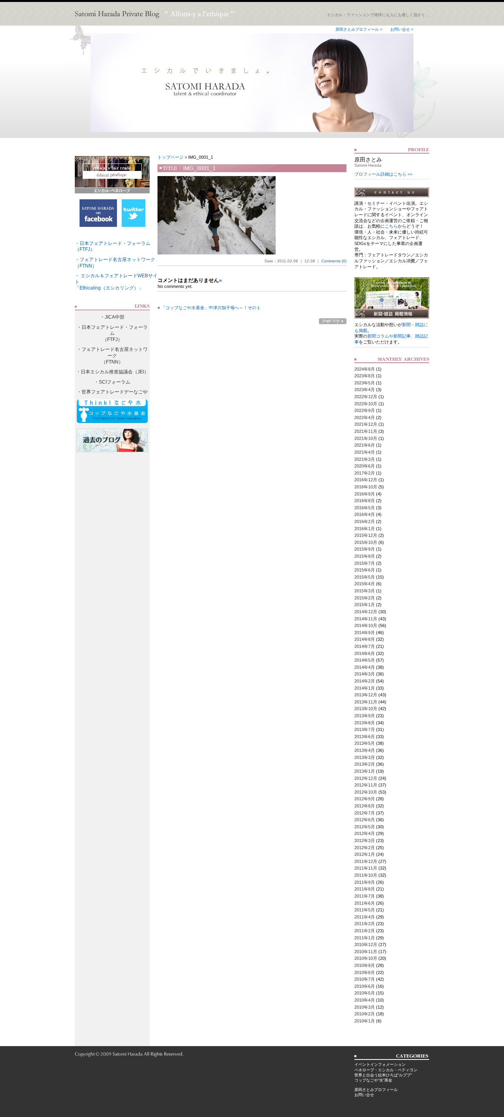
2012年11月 (365, 785)
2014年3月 (364, 674)
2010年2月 (364, 1013)
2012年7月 (364, 813)
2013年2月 (364, 764)
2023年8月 (364, 375)
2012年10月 (365, 792)
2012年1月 (364, 854)
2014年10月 (365, 625)
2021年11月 (365, 431)
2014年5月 (364, 660)
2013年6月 (364, 736)
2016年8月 (364, 500)
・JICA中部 (112, 317)
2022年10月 (365, 403)
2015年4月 (364, 583)
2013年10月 (365, 708)
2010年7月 (364, 979)
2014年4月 (364, 667)
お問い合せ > (401, 29)
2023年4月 (364, 389)
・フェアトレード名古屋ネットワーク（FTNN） (112, 355)
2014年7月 (364, 646)
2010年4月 (364, 1000)
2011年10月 (365, 875)
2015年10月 (365, 542)
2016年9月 (364, 494)
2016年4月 (364, 514)
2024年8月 (364, 369)
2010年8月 (364, 972)
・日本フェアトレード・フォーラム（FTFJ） (112, 333)
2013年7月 (364, 729)
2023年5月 (364, 382)
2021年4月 (364, 452)
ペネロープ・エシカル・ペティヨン (385, 1070)
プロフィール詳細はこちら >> (383, 174)
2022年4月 (364, 417)
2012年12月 (365, 778)
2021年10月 (365, 438)
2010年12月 (365, 944)
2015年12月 (365, 535)
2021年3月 (364, 459)
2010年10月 (365, 958)
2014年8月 (364, 639)
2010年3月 (364, 1007)
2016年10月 (365, 486)
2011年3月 (364, 923)
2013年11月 (365, 702)
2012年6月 (364, 819)
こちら (391, 226)
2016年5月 (364, 507)
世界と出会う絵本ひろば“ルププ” (383, 1075)
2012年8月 (364, 805)
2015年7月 (364, 563)
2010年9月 (364, 965)
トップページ (170, 157)
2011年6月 (364, 903)
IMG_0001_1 (199, 168)
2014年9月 (364, 632)
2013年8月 (364, 722)
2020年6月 (364, 466)
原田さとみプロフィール (376, 1089)
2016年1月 (364, 528)
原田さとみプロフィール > (358, 29)
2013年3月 (364, 757)
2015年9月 (364, 549)
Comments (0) (333, 261)
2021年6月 (364, 445)
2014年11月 (365, 618)
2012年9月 (364, 798)
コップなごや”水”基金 (373, 1080)
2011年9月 (364, 882)
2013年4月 (364, 750)
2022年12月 (365, 396)
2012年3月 (364, 840)
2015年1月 (364, 604)
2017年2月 (364, 473)
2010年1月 (364, 1021)
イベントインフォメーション (380, 1064)
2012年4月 (364, 833)
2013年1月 (364, 771)
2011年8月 (364, 889)
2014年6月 (364, 653)
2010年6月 (364, 986)
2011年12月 (365, 861)
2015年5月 (364, 577)
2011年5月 (364, 909)
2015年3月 (364, 590)
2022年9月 (364, 410)
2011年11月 (365, 868)
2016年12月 (365, 479)
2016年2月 (364, 521)
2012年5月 (364, 826)
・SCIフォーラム (112, 382)
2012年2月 (364, 847)
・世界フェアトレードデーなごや (112, 392)
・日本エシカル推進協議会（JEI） (112, 372)
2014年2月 (364, 681)
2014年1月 (364, 688)
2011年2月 (364, 930)
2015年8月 (364, 556)
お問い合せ (364, 1095)
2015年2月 (364, 598)
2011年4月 (364, 917)
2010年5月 (364, 993)
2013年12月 (365, 694)
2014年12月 (365, 611)
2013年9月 (364, 715)
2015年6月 (364, 570)
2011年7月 (364, 896)
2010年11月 (365, 951)
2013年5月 (364, 743)
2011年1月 (364, 937)
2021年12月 (365, 424)
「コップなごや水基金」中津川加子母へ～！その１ (211, 307)
